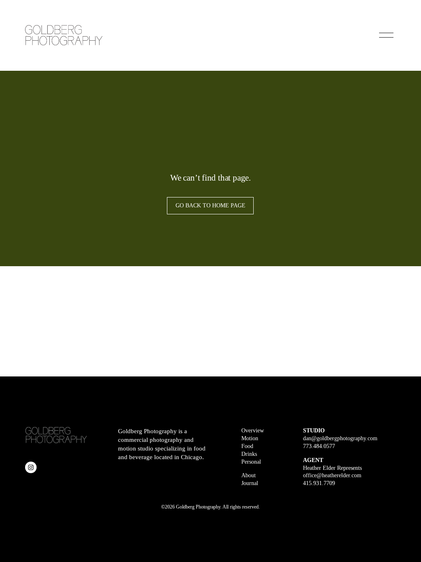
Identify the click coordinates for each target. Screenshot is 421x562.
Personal (251, 462)
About (248, 475)
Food (247, 446)
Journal (249, 483)
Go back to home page (210, 205)
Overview (252, 430)
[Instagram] (31, 467)
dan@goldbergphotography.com (340, 438)
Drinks (249, 454)
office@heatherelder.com (332, 475)
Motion (249, 438)
